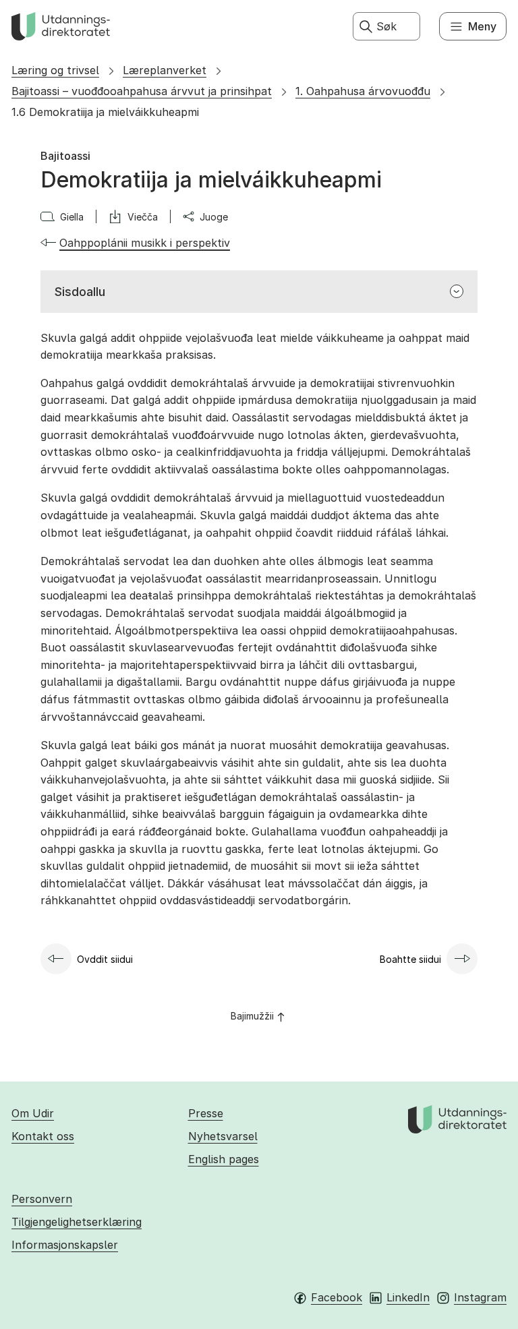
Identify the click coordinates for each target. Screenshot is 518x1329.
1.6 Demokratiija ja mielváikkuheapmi (105, 112)
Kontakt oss (42, 1136)
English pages (223, 1159)
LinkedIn (408, 1297)
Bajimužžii (252, 1016)
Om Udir (32, 1113)
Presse (205, 1113)
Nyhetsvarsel (223, 1136)
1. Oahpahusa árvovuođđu (362, 91)
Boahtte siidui (410, 959)
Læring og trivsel (55, 70)
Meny (482, 26)
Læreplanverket (164, 70)
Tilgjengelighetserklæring (76, 1222)
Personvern (41, 1199)
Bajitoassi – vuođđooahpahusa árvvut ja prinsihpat (141, 91)
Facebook (336, 1297)
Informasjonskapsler (64, 1244)
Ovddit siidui (105, 959)
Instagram (480, 1297)
